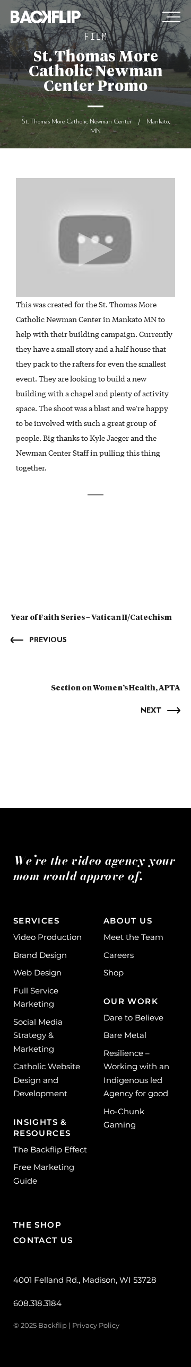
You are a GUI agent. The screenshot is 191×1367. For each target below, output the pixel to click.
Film (95, 37)
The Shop (37, 1225)
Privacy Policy (95, 1325)
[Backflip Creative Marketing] (46, 17)
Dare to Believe (133, 1018)
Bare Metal (124, 1035)
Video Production (47, 937)
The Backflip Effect (50, 1149)
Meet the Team (133, 937)
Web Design (37, 972)
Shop (113, 972)
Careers (118, 955)
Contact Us (43, 1240)
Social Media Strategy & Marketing (38, 1035)
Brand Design (40, 955)
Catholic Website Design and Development (46, 1079)
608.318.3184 (37, 1303)
